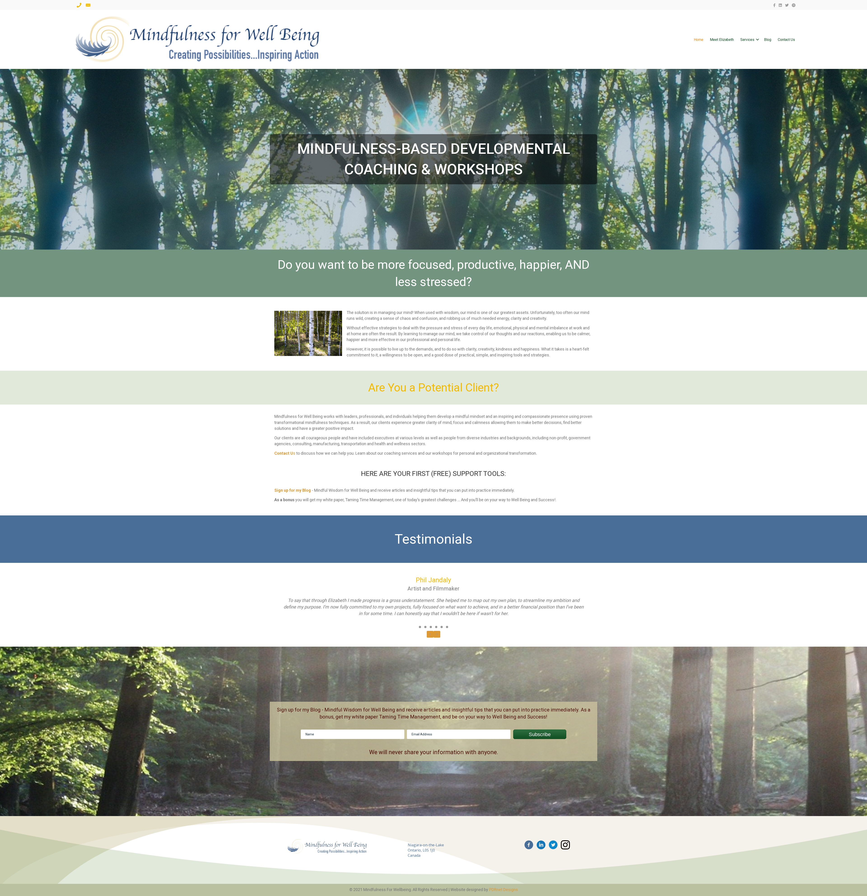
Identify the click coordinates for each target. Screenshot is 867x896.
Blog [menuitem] (767, 39)
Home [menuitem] (698, 39)
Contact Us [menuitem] (786, 39)
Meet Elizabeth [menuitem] (722, 39)
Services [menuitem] (747, 39)
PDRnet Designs (503, 889)
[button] (757, 39)
